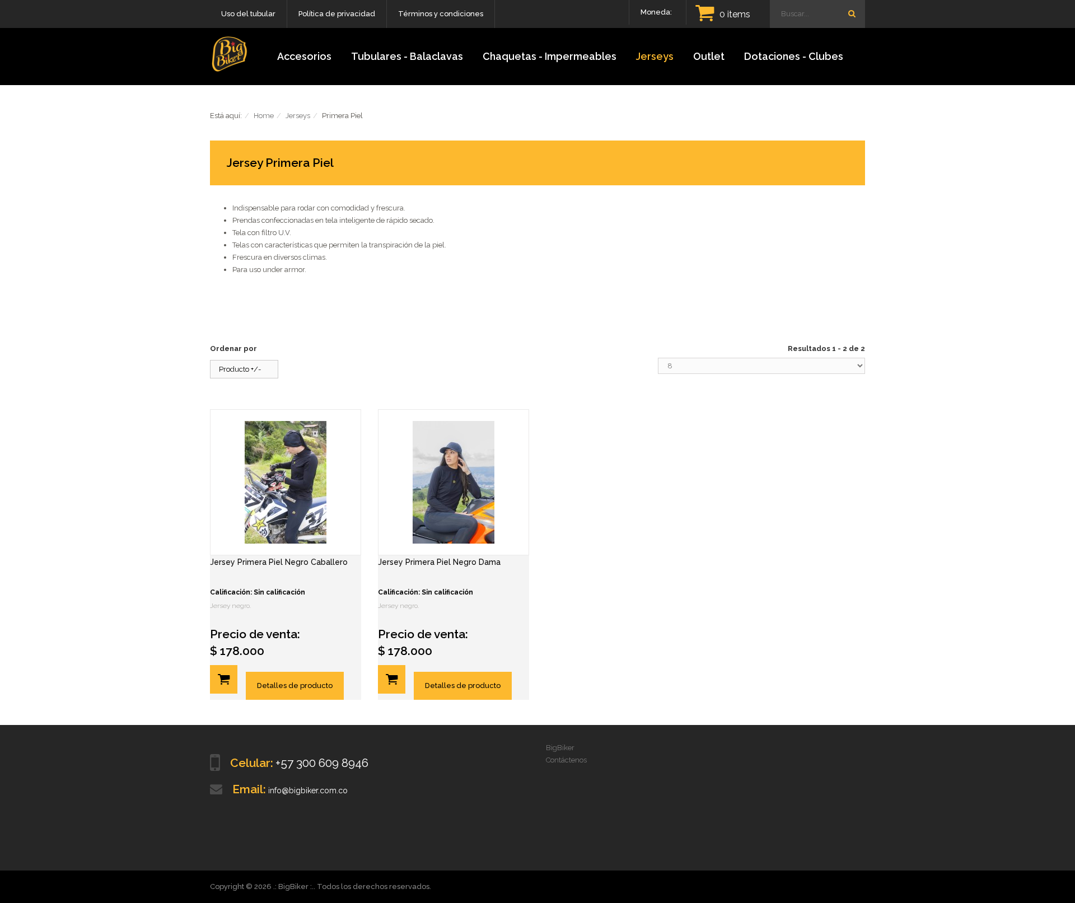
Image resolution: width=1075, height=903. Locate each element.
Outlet (709, 56)
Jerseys (655, 56)
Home (264, 115)
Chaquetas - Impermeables (549, 56)
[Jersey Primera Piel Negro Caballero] (285, 482)
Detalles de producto (295, 685)
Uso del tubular (248, 14)
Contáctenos (566, 760)
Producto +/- (240, 369)
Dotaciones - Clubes (793, 56)
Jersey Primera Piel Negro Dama (439, 562)
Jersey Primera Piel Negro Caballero (279, 562)
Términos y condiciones (440, 14)
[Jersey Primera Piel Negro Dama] (453, 482)
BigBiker (560, 747)
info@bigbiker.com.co (308, 790)
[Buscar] (851, 13)
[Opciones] (223, 679)
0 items (734, 14)
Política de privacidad (336, 14)
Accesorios (304, 56)
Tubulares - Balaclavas (407, 56)
